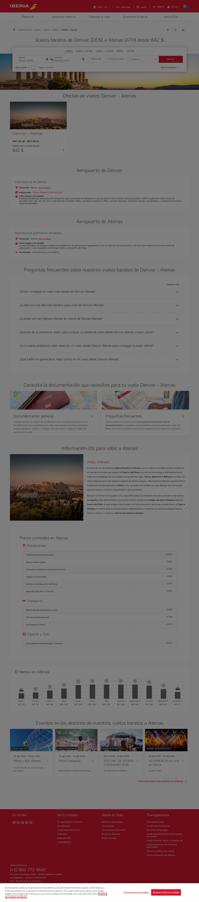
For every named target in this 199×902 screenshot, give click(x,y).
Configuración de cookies (135, 892)
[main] (99, 892)
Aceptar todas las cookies (166, 892)
